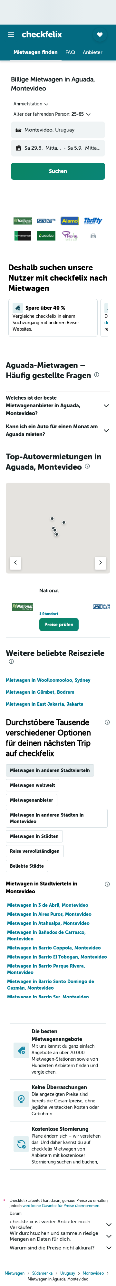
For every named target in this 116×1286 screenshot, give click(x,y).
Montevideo (93, 1273)
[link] (59, 624)
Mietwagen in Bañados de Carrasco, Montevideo (46, 935)
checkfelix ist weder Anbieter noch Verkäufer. (50, 1224)
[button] (11, 34)
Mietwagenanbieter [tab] (31, 800)
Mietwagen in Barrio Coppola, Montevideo (54, 947)
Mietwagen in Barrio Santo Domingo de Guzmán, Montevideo (50, 985)
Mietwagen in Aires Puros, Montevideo (49, 914)
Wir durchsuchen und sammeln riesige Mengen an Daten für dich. (54, 1236)
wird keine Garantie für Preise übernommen (61, 1206)
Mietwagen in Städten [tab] (34, 836)
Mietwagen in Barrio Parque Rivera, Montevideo (46, 969)
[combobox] (31, 104)
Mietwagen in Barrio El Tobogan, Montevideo (57, 956)
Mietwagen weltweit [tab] (32, 785)
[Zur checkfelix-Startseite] (42, 34)
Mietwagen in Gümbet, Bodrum (40, 692)
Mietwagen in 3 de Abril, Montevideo (47, 905)
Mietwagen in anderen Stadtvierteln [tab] (50, 770)
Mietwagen (14, 1273)
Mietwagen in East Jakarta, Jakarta (44, 704)
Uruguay (67, 1273)
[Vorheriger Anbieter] (15, 563)
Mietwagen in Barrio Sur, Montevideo (48, 997)
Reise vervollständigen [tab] (35, 851)
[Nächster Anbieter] (100, 563)
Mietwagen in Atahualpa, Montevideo (48, 923)
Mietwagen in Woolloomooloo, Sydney (48, 680)
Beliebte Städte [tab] (27, 866)
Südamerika (42, 1273)
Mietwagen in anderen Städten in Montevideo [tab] (47, 818)
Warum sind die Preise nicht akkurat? (52, 1248)
